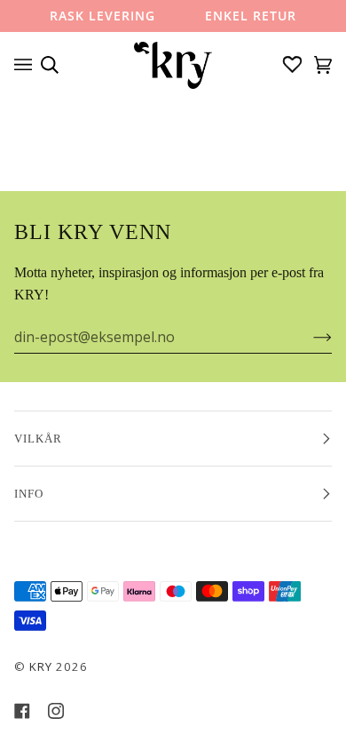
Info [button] (28, 493)
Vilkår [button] (38, 438)
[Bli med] (308, 337)
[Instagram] (56, 711)
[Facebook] (22, 711)
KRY (40, 666)
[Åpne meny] (27, 65)
